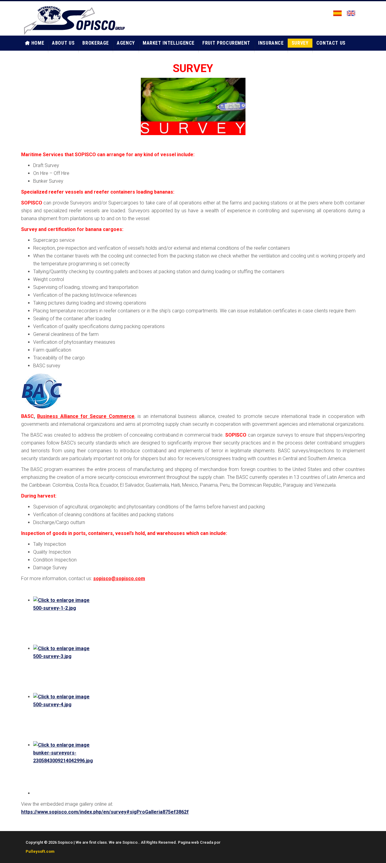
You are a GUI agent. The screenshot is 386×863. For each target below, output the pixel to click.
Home (37, 43)
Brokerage (95, 43)
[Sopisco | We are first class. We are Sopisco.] (73, 20)
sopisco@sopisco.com (119, 578)
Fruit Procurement (226, 43)
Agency (126, 43)
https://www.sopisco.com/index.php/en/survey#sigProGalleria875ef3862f (105, 812)
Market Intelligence (169, 43)
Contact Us (331, 43)
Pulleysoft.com (40, 851)
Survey (300, 43)
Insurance (271, 43)
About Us (63, 43)
